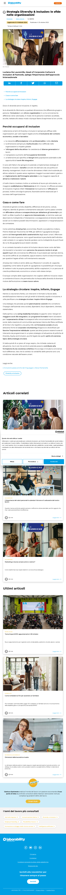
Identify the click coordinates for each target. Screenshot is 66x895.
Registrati (58, 3)
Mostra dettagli (56, 456)
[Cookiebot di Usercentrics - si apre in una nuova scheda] (56, 432)
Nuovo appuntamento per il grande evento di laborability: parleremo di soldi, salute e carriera (32, 642)
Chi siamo (33, 854)
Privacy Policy (40, 890)
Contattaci (33, 858)
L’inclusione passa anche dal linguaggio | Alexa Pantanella (25, 368)
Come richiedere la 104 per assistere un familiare (22, 696)
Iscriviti (33, 881)
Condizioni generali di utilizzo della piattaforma (33, 862)
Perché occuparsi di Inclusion (16, 92)
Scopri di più (33, 801)
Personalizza (32, 461)
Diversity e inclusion (12, 373)
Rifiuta (12, 461)
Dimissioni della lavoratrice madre (17, 757)
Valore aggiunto (20, 19)
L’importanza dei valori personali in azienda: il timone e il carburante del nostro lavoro (32, 501)
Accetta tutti (54, 461)
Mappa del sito (33, 866)
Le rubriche (31, 19)
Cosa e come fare (12, 95)
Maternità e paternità (12, 754)
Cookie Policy (50, 890)
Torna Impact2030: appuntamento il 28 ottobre (21, 634)
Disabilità (8, 693)
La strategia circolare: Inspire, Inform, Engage (21, 99)
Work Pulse (8, 631)
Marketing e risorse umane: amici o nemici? (20, 562)
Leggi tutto (56, 517)
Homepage (9, 19)
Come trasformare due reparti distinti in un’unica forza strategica (24, 570)
